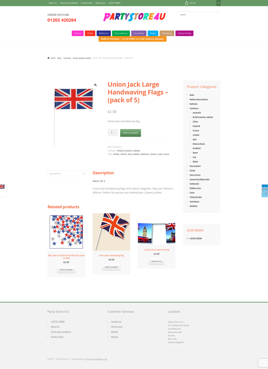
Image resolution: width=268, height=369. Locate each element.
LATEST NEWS (114, 3)
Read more (156, 261)
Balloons (103, 33)
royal (159, 154)
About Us (53, 3)
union (166, 154)
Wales (195, 161)
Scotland (197, 148)
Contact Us (116, 321)
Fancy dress (195, 175)
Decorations (121, 33)
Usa (194, 157)
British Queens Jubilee (82, 58)
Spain (195, 153)
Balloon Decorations (199, 99)
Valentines (194, 201)
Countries (139, 33)
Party (90, 33)
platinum (145, 154)
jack (130, 154)
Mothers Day (195, 188)
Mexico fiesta (199, 144)
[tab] (66, 173)
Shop (59, 58)
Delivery (114, 332)
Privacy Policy (86, 3)
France (196, 130)
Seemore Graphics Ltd (96, 359)
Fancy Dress (184, 33)
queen (153, 154)
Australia (197, 113)
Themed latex (196, 197)
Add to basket (130, 132)
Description (55, 174)
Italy (195, 139)
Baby (153, 33)
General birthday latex (200, 179)
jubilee (136, 154)
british (123, 154)
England (196, 126)
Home (77, 33)
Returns (114, 337)
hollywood (194, 184)
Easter (192, 170)
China (195, 121)
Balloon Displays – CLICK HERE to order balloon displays (132, 38)
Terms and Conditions (69, 3)
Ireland (196, 135)
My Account (100, 3)
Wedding (167, 33)
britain (116, 154)
